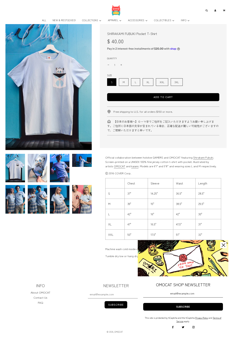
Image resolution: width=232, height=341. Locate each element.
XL (148, 82)
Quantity (112, 58)
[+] (121, 65)
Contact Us (40, 297)
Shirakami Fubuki (203, 157)
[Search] (206, 10)
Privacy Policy (201, 317)
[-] (108, 65)
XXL (162, 82)
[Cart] (224, 10)
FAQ (40, 302)
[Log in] (215, 10)
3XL (177, 82)
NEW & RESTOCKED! (64, 20)
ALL (44, 20)
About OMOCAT (40, 292)
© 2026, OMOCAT (115, 331)
